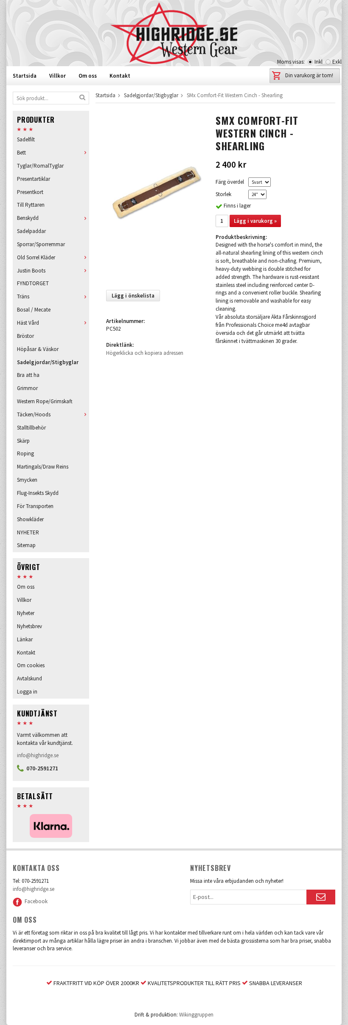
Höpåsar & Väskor (38, 349)
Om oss (88, 75)
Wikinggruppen (196, 1014)
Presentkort (30, 192)
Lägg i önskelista (133, 295)
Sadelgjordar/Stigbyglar (48, 362)
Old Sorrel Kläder (36, 257)
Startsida (24, 75)
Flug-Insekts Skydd (38, 493)
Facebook (35, 901)
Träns (23, 296)
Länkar (25, 639)
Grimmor (27, 388)
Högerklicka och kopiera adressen (144, 353)
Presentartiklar (33, 179)
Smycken (27, 479)
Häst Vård (28, 322)
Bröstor (25, 336)
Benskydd (28, 218)
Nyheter (25, 613)
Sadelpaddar (31, 231)
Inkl (318, 61)
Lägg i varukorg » (255, 221)
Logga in (27, 691)
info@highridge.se (38, 755)
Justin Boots (31, 270)
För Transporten (35, 506)
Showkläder (30, 519)
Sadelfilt (26, 139)
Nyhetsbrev (29, 626)
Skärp (23, 440)
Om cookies (31, 665)
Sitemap (26, 545)
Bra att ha (28, 375)
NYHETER (28, 532)
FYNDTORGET (33, 283)
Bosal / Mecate (34, 309)
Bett (21, 152)
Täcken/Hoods (34, 414)
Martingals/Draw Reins (42, 466)
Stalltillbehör (31, 427)
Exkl (337, 61)
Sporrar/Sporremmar (41, 244)
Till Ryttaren (31, 204)
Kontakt (119, 75)
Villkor (57, 75)
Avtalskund (29, 678)
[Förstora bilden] (155, 198)
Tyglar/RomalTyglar (40, 165)
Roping (25, 453)
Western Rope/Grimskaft (45, 401)
